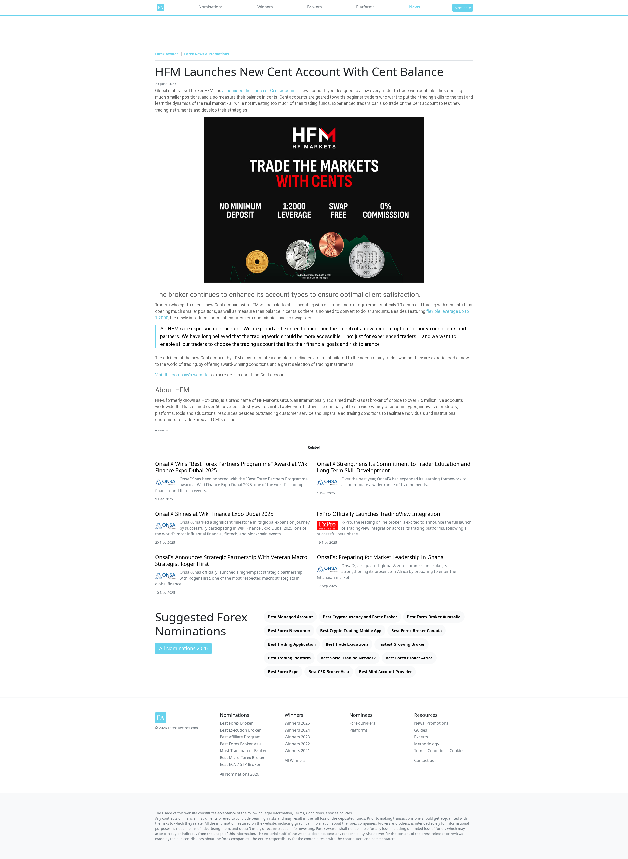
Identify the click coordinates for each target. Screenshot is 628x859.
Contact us (424, 760)
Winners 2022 (297, 743)
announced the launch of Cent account (259, 90)
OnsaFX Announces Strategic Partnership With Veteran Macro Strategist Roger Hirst (231, 560)
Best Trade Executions (347, 644)
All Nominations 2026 (183, 648)
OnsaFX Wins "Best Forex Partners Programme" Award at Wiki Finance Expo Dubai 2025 (232, 467)
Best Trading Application (292, 644)
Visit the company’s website (182, 374)
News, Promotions (431, 723)
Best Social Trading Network (348, 658)
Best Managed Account (290, 616)
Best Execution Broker (240, 730)
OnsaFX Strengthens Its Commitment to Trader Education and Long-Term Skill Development (393, 467)
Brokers (314, 7)
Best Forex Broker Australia (434, 616)
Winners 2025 (297, 723)
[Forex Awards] (160, 7)
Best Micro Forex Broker (242, 757)
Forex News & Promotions (206, 53)
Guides (420, 730)
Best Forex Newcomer (289, 630)
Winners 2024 (297, 730)
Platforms (365, 7)
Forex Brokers (362, 723)
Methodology (426, 743)
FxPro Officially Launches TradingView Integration (378, 513)
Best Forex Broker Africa (409, 658)
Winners (265, 7)
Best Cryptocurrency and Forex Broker (360, 616)
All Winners (295, 760)
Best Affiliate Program (240, 737)
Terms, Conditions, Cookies (439, 750)
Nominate (463, 7)
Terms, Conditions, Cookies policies (323, 813)
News (414, 7)
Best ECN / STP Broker (240, 764)
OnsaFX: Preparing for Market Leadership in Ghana (380, 557)
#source (161, 430)
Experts (421, 737)
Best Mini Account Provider (385, 671)
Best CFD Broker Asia (328, 671)
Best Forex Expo (283, 671)
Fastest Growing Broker (401, 644)
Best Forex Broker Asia (241, 743)
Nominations (211, 7)
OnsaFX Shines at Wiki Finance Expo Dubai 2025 (214, 513)
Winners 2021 (297, 750)
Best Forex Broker (236, 723)
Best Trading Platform (289, 658)
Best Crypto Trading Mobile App (350, 630)
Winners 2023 (297, 737)
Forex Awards (166, 53)
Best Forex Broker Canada (416, 630)
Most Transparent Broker (243, 750)
